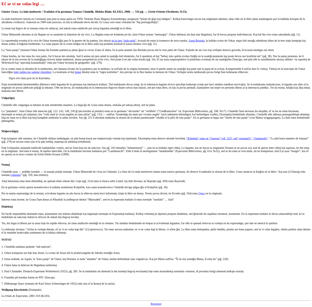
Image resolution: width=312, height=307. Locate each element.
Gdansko (15, 174)
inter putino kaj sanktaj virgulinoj (32, 72)
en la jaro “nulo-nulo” (124, 40)
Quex (201, 193)
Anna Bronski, (196, 40)
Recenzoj (156, 303)
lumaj (78, 72)
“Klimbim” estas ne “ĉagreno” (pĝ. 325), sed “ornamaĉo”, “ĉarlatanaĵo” (227, 138)
